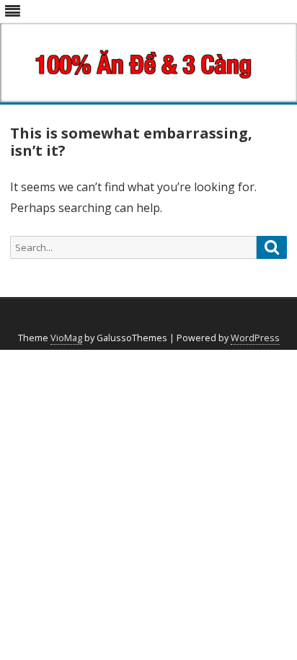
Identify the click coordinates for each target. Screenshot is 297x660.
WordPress (255, 338)
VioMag (66, 338)
